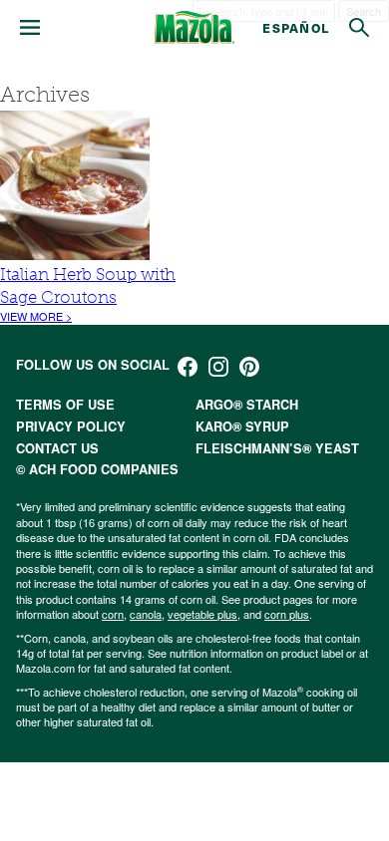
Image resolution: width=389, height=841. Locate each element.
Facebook (187, 367)
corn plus (286, 614)
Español (295, 27)
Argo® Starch (246, 405)
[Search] (359, 28)
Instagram (218, 367)
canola (146, 614)
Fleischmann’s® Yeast (277, 448)
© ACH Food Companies (97, 469)
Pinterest (249, 367)
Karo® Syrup (242, 426)
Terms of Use (65, 405)
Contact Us (57, 448)
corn (113, 614)
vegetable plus (202, 614)
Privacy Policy (71, 426)
